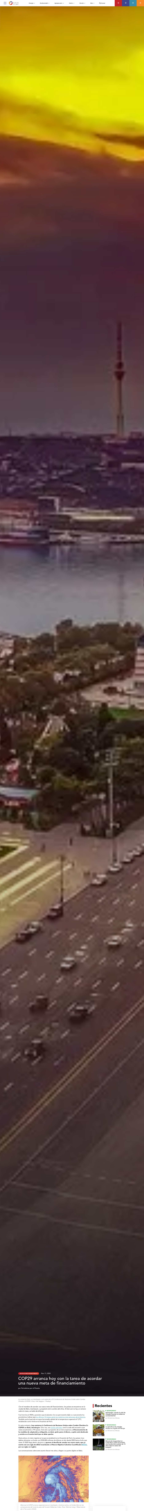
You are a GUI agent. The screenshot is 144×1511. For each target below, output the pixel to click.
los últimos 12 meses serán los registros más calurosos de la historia (60, 1417)
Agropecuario (58, 3)
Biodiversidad (44, 3)
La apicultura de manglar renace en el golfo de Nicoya (115, 1427)
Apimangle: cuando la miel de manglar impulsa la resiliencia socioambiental (115, 1414)
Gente (71, 3)
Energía (31, 3)
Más (91, 3)
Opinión (109, 1453)
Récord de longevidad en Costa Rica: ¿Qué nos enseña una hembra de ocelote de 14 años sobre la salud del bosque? (115, 1444)
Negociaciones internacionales (28, 1373)
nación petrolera (57, 1428)
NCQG (84, 1445)
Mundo (81, 3)
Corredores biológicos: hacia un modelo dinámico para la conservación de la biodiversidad (115, 1458)
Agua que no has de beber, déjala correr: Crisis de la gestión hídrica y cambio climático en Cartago (115, 1472)
